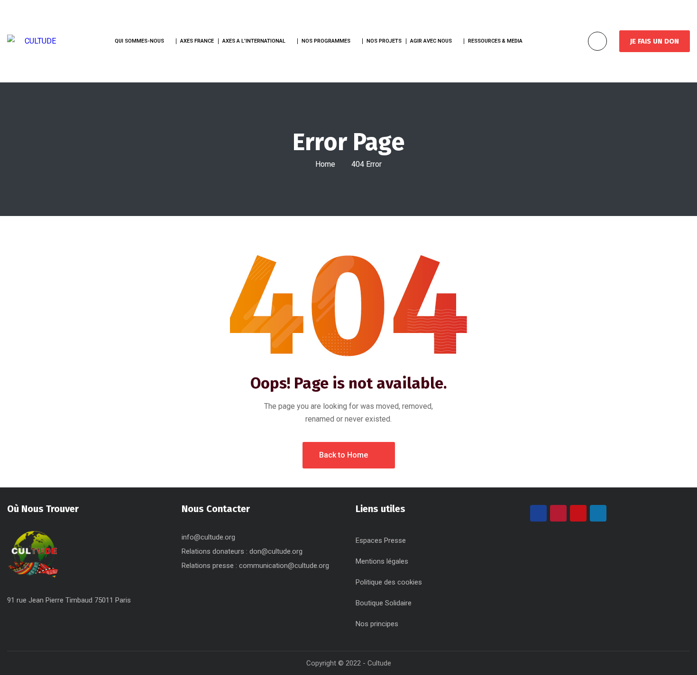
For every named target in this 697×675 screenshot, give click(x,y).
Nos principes (377, 624)
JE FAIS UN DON (654, 41)
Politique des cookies (389, 582)
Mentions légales (382, 561)
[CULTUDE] (31, 41)
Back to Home (343, 454)
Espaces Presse (381, 540)
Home (325, 164)
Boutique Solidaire (384, 603)
